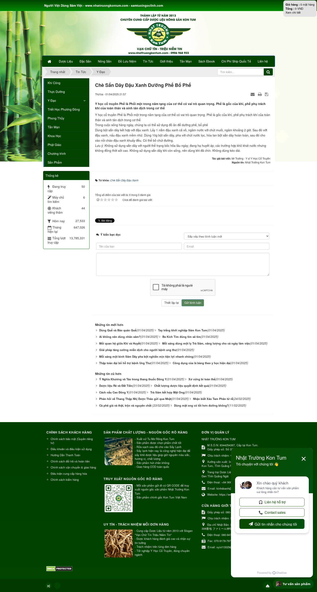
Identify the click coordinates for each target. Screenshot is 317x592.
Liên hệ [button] (263, 61)
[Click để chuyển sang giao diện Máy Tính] (57, 585)
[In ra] (260, 94)
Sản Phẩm (55, 162)
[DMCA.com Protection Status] (60, 568)
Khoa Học (54, 136)
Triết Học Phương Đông (64, 109)
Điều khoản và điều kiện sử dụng (71, 449)
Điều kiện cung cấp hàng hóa (69, 473)
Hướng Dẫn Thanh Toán (65, 455)
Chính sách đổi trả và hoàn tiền (70, 461)
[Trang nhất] (49, 61)
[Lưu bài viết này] (267, 94)
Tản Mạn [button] (186, 61)
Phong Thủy (56, 118)
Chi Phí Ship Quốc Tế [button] (236, 61)
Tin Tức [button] (148, 61)
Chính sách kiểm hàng (65, 480)
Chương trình (57, 153)
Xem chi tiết (293, 12)
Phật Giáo (54, 145)
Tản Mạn (54, 127)
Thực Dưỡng (56, 91)
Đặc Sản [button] (85, 61)
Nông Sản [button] (104, 61)
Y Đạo (52, 100)
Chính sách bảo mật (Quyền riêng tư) (72, 441)
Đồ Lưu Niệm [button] (127, 61)
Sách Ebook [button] (206, 61)
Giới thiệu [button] (166, 61)
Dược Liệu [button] (66, 61)
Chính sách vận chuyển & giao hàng (73, 467)
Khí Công (54, 83)
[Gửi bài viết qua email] (253, 94)
